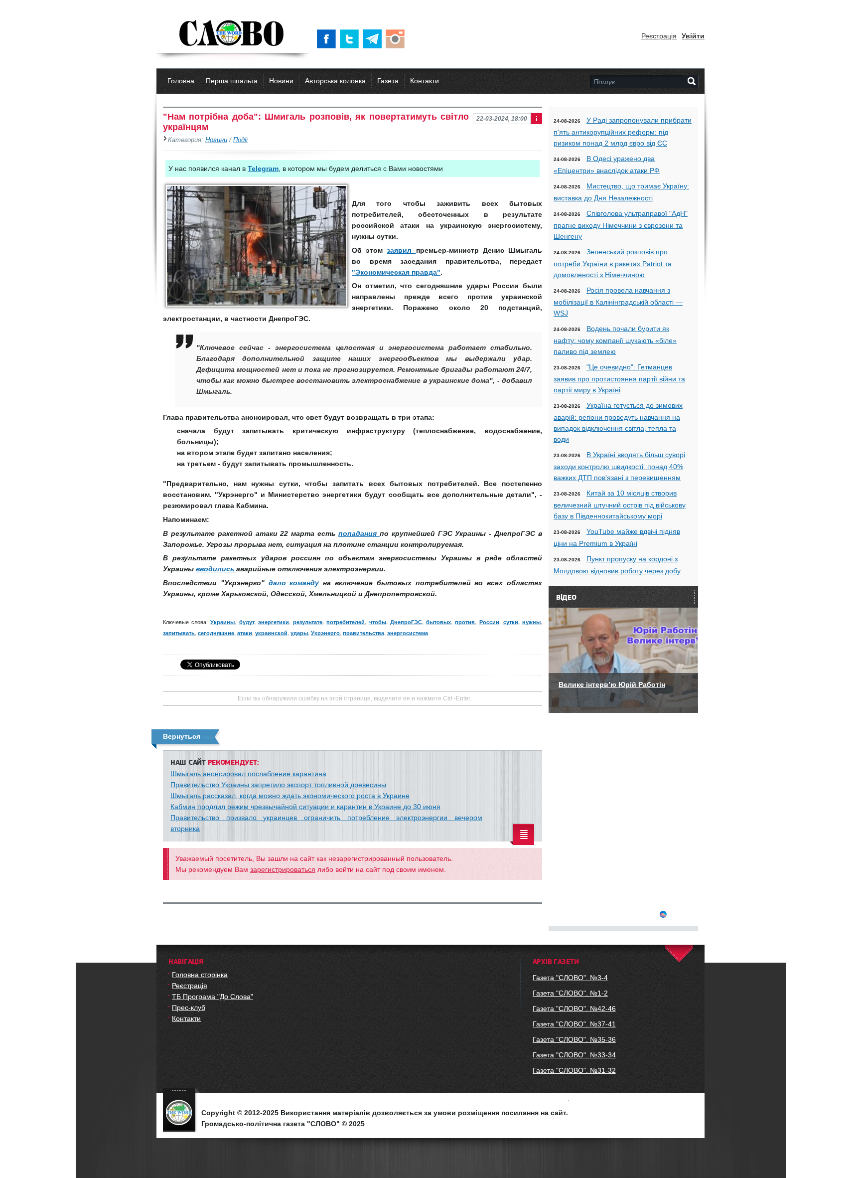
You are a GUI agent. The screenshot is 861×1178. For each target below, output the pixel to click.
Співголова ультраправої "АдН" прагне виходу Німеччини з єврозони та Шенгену (621, 224)
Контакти (424, 81)
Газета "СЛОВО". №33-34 (574, 1055)
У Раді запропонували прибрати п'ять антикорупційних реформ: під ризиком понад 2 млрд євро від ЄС (623, 131)
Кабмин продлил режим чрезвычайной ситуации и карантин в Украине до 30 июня (305, 807)
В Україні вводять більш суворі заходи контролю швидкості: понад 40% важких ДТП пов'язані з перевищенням (619, 466)
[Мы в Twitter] (351, 38)
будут (246, 622)
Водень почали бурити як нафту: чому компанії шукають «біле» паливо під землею (615, 340)
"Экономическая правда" (396, 272)
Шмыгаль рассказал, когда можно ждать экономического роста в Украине (290, 796)
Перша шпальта (232, 81)
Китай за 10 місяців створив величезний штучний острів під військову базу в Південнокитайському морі (620, 504)
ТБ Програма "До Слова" (212, 997)
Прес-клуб (188, 1007)
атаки (244, 633)
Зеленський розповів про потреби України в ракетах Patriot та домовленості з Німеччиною (613, 263)
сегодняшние (216, 633)
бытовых (438, 622)
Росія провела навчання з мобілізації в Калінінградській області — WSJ (618, 301)
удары (299, 633)
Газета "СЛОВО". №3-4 (570, 978)
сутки (510, 622)
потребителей (345, 622)
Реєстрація (659, 36)
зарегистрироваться (282, 869)
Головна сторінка (200, 975)
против (465, 622)
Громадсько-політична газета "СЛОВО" (232, 33)
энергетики (273, 622)
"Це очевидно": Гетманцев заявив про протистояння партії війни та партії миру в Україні (619, 378)
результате (307, 622)
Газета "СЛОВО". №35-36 (574, 1039)
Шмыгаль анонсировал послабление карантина (248, 774)
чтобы (377, 622)
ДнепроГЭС (406, 622)
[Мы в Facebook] (328, 38)
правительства (363, 633)
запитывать (179, 633)
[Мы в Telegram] (374, 38)
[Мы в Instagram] (397, 38)
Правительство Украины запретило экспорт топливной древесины (278, 785)
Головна (180, 81)
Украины (222, 622)
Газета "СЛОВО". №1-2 (570, 993)
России (489, 622)
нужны (531, 622)
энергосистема (407, 633)
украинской (271, 633)
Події (240, 140)
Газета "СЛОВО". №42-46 (574, 1008)
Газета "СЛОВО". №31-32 (574, 1070)
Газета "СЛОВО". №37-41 (574, 1024)
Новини (281, 81)
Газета (388, 81)
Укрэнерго (325, 633)
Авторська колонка (335, 81)
